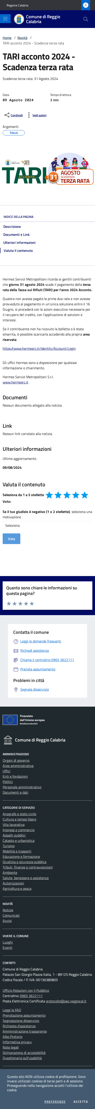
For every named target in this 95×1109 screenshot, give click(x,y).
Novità (22, 37)
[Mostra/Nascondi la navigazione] (5, 18)
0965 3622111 (31, 995)
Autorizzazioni (13, 883)
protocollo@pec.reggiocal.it (66, 1001)
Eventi (7, 947)
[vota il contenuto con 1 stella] (49, 495)
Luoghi (8, 942)
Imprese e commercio (18, 830)
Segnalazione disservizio (21, 1020)
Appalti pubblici (14, 835)
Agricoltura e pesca (17, 888)
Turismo (9, 846)
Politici (8, 781)
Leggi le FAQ (12, 1010)
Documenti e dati (15, 792)
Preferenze (55, 1101)
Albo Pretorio (12, 1036)
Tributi (14, 132)
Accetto (81, 1101)
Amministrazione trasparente (25, 1031)
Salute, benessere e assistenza (26, 877)
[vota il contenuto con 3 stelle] (66, 495)
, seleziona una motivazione (47, 514)
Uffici (6, 771)
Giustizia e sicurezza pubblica (24, 862)
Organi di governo (16, 760)
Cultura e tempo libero (19, 819)
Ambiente (10, 872)
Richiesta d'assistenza (19, 1026)
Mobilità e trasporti (17, 851)
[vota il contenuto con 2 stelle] (58, 495)
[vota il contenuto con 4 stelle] (75, 495)
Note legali (11, 1047)
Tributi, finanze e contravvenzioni (28, 867)
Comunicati (11, 915)
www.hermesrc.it (15, 382)
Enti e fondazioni (15, 776)
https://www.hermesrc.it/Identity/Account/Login (39, 348)
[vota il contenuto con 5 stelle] (84, 495)
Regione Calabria (17, 5)
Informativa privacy (17, 1042)
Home (7, 37)
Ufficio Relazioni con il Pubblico (26, 990)
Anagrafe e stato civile (19, 814)
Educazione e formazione (21, 856)
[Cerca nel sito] (85, 19)
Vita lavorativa (14, 824)
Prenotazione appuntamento (24, 1015)
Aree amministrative (18, 765)
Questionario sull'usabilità (22, 1058)
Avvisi (7, 920)
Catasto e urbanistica (18, 840)
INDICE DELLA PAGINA (18, 216)
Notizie (8, 910)
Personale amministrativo (22, 787)
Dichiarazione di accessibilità (24, 1052)
